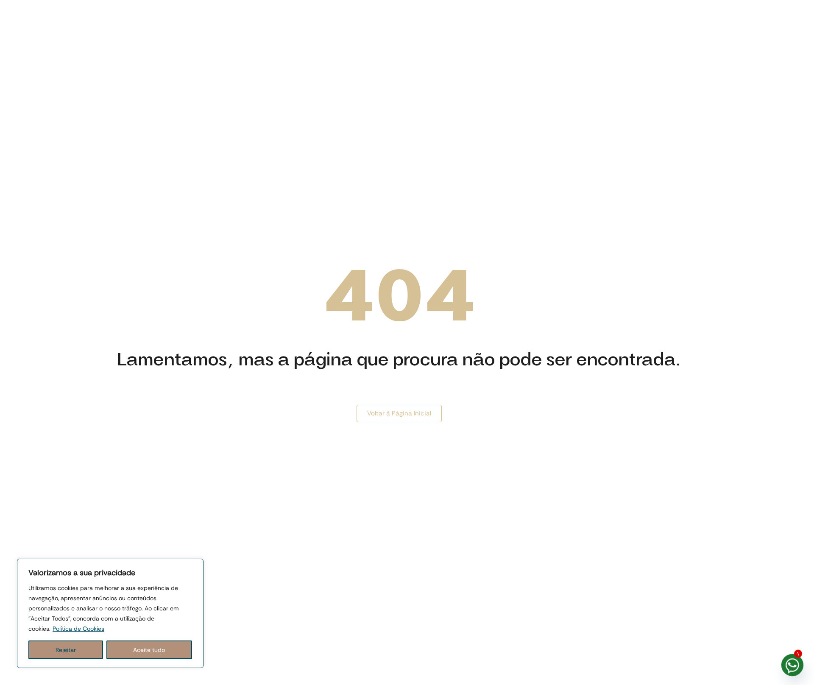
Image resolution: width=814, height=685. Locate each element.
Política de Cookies (78, 628)
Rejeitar (66, 650)
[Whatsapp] (792, 665)
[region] (110, 613)
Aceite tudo (149, 650)
